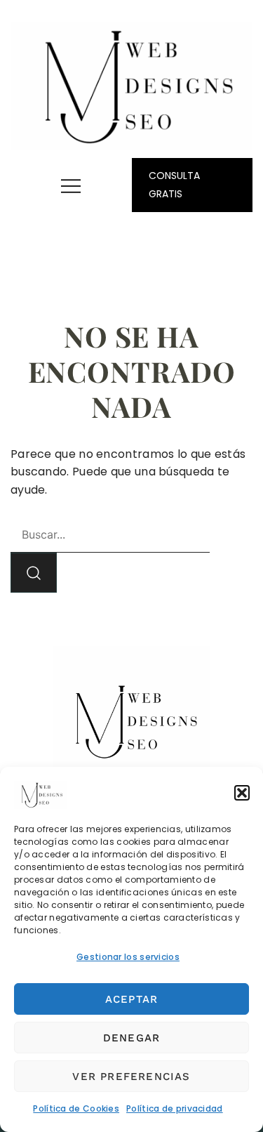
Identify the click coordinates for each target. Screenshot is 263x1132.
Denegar (131, 1038)
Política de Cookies (76, 1108)
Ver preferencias (131, 1076)
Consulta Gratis (174, 185)
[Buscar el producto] (34, 573)
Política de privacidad (174, 1108)
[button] (242, 793)
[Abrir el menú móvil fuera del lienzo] (71, 185)
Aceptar (131, 999)
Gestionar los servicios (128, 957)
